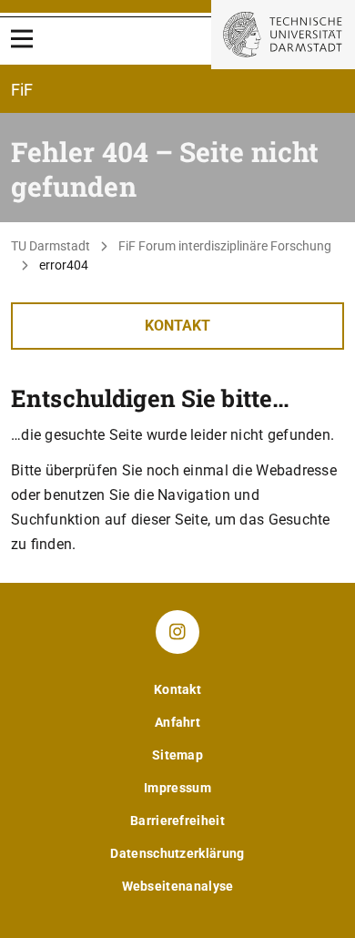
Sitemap (177, 755)
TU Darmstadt (50, 246)
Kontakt (177, 325)
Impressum (177, 787)
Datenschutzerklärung (177, 853)
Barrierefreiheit (177, 820)
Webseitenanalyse (178, 886)
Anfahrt (177, 722)
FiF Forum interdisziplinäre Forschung (224, 246)
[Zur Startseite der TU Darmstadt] (283, 34)
